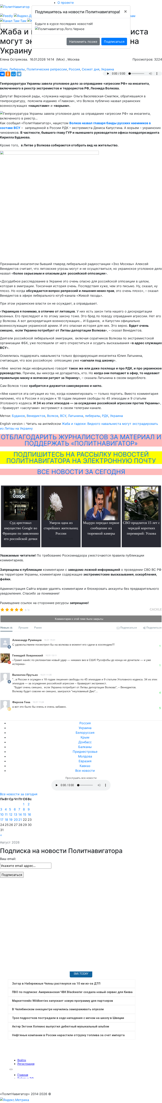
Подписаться (114, 42)
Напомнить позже (83, 42)
